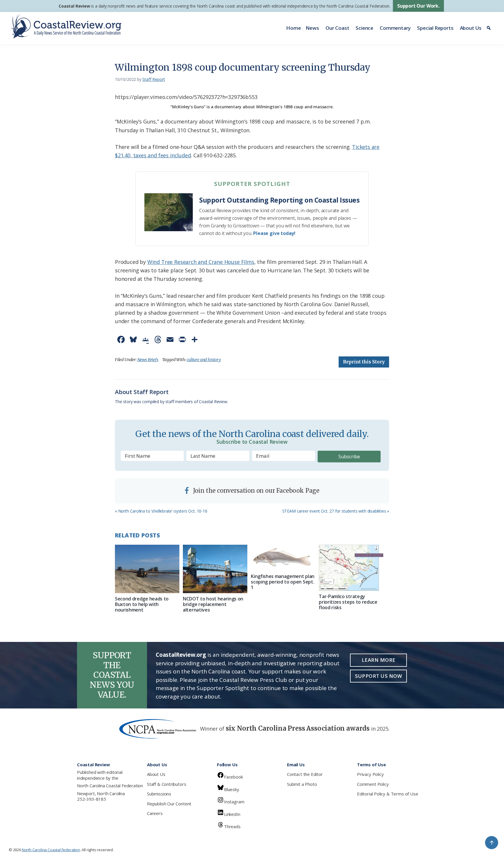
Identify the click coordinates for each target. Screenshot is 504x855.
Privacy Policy (370, 774)
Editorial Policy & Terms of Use (387, 794)
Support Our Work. (418, 6)
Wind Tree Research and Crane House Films (200, 261)
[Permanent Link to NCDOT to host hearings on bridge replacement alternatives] (215, 569)
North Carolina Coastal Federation (110, 785)
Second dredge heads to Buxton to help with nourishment (142, 604)
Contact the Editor (305, 774)
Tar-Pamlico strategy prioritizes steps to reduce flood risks (348, 602)
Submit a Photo (302, 784)
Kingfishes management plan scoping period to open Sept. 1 (282, 582)
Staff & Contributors (166, 784)
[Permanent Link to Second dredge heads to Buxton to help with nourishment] (147, 569)
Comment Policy (372, 784)
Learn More (379, 660)
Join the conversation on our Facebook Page (255, 490)
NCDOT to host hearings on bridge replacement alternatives (213, 604)
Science (364, 28)
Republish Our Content (169, 804)
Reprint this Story (364, 362)
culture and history (204, 359)
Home (293, 28)
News (312, 28)
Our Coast (337, 28)
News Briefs (147, 359)
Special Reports (435, 28)
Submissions (159, 794)
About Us (471, 28)
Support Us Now (378, 676)
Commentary (395, 28)
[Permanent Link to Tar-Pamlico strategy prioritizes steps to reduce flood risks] (351, 568)
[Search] (489, 28)
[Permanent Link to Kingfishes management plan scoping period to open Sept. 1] (283, 558)
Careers (155, 813)
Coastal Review (74, 6)
